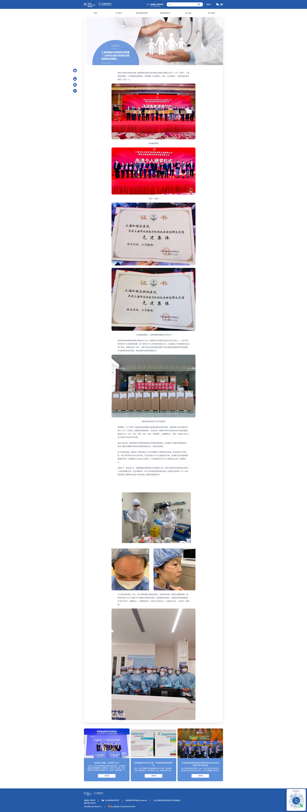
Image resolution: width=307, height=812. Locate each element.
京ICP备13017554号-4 (93, 807)
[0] (75, 79)
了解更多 (107, 776)
